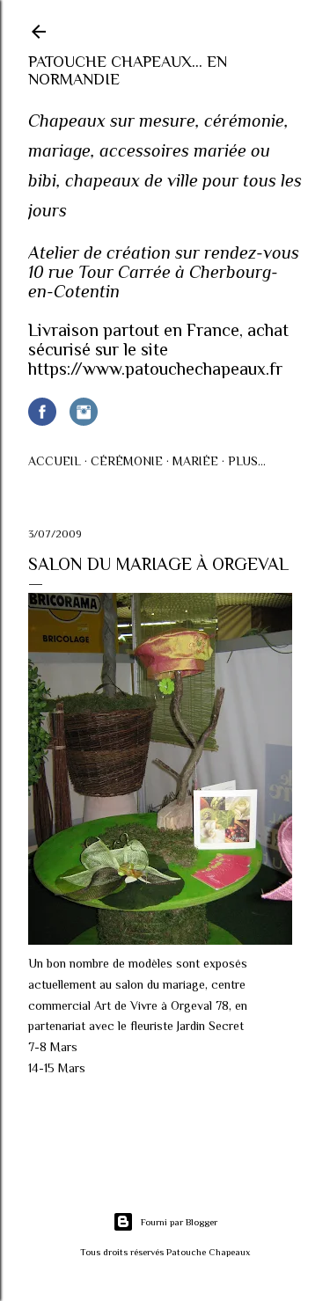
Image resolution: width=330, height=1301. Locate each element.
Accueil (54, 461)
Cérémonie (127, 461)
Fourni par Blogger (179, 1222)
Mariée (195, 461)
